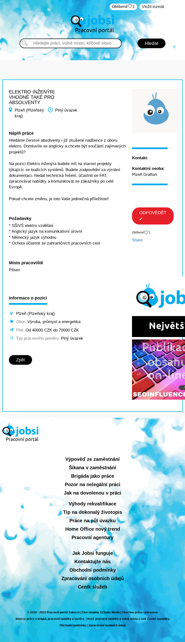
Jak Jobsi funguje (92, 553)
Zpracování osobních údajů (92, 578)
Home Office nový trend (92, 529)
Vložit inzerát (153, 7)
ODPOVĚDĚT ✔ (152, 215)
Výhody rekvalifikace (92, 503)
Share (137, 240)
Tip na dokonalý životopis (92, 512)
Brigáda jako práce (92, 476)
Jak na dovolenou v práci (92, 493)
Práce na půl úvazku (92, 520)
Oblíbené (123, 7)
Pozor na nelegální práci (92, 484)
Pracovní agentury (92, 537)
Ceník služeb (92, 586)
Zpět (20, 359)
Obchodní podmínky (92, 570)
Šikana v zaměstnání (92, 467)
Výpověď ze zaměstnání (92, 459)
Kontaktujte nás (92, 561)
